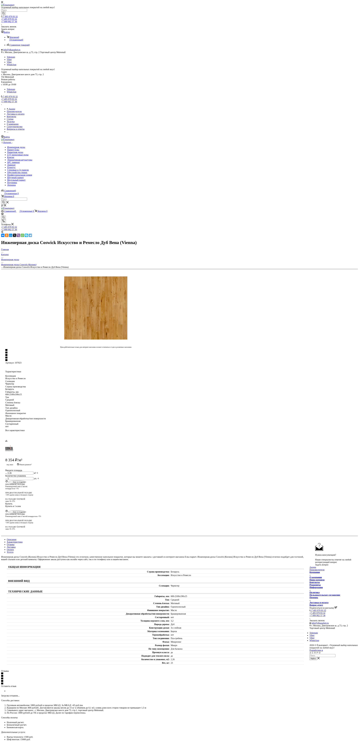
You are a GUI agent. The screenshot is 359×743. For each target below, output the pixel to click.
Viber (9, 59)
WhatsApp (11, 64)
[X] (14, 235)
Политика (314, 592)
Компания (314, 572)
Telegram (11, 57)
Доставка (11, 547)
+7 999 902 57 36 (9, 21)
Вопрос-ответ (316, 605)
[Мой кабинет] (2, 214)
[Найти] (3, 13)
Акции (312, 567)
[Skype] (26, 235)
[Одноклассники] (6, 235)
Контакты (314, 582)
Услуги (10, 552)
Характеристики (15, 542)
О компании (315, 577)
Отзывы (10, 544)
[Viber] (18, 235)
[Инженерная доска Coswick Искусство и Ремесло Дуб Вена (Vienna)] (95, 308)
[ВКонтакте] (2, 235)
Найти (313, 659)
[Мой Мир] (10, 235)
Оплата (10, 549)
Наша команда (317, 580)
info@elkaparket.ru (11, 50)
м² (35, 473)
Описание (11, 539)
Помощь (313, 597)
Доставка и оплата (318, 602)
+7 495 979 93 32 (10, 16)
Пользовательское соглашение (324, 595)
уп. (35, 478)
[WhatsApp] (22, 235)
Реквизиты (315, 585)
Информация (316, 587)
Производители (317, 570)
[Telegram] (30, 235)
